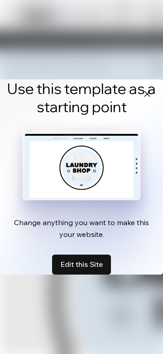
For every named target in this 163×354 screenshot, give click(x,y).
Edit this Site (81, 264)
